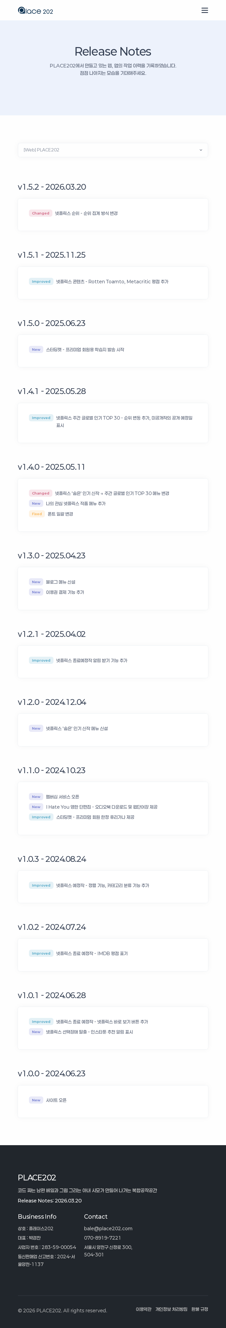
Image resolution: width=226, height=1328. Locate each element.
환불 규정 (200, 1309)
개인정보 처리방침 (171, 1309)
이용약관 (143, 1309)
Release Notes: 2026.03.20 (49, 1200)
